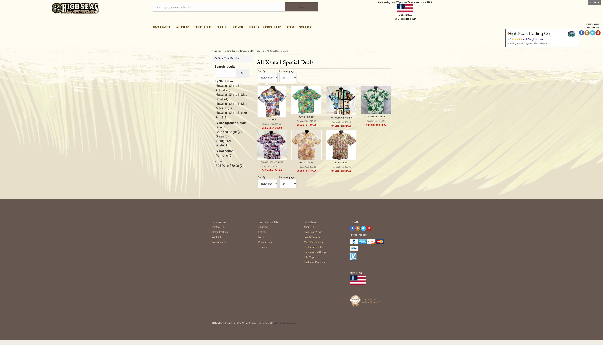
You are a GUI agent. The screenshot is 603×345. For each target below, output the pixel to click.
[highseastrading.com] (75, 8)
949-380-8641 (593, 24)
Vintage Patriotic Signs (272, 162)
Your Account (219, 242)
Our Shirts (253, 27)
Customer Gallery (272, 27)
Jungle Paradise (307, 117)
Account (594, 2)
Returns (262, 232)
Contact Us (218, 227)
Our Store (238, 27)
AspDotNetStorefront (285, 323)
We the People (306, 162)
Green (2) (222, 136)
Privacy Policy (266, 242)
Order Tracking (220, 232)
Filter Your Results (228, 58)
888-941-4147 (593, 27)
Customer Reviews (314, 262)
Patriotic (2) (224, 155)
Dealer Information (314, 247)
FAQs (261, 237)
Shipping (263, 227)
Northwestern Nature (341, 117)
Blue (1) (221, 127)
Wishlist (216, 237)
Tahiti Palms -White (376, 116)
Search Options (203, 27)
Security (262, 247)
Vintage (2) (223, 141)
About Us (222, 27)
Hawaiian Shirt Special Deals (251, 51)
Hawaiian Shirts (161, 27)
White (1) (222, 145)
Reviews (290, 27)
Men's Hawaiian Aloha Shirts (224, 51)
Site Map (309, 257)
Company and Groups (315, 252)
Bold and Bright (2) (229, 132)
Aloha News (305, 27)
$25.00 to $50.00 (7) (230, 166)
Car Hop (272, 119)
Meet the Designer (314, 242)
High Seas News (313, 232)
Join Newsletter (312, 237)
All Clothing (182, 27)
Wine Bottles (341, 162)
